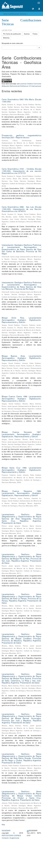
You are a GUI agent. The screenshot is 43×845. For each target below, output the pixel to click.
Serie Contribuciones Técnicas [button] (15, 14)
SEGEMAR (6, 830)
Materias (6, 38)
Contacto (5, 838)
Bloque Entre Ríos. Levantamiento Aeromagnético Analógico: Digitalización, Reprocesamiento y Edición (21, 319)
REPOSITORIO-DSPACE (11, 835)
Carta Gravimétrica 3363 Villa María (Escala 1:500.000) (21, 100)
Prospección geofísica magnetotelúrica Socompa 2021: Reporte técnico (21, 136)
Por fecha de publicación (12, 34)
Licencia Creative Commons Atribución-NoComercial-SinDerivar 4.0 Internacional (21, 84)
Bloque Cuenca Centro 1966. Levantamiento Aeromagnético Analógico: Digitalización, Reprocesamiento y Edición (21, 398)
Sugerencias (14, 838)
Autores (27, 34)
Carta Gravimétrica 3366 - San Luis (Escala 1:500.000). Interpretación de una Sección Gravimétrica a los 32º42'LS (21, 209)
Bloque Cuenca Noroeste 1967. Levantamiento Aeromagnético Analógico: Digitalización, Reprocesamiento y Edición (21, 434)
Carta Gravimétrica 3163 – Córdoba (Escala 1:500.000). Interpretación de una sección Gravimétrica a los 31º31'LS (21, 170)
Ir (39, 47)
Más (3, 824)
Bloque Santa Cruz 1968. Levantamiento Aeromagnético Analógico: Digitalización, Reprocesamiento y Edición (21, 469)
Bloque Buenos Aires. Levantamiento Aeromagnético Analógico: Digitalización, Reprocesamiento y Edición (21, 358)
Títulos (34, 34)
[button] (33, 9)
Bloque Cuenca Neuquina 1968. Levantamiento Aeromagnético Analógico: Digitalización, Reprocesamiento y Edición (21, 493)
